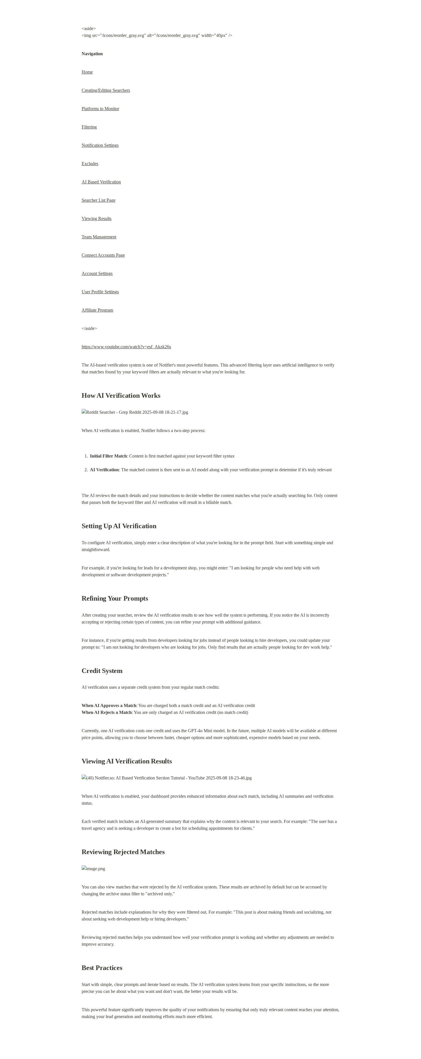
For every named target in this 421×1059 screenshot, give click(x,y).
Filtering (89, 126)
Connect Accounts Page (103, 255)
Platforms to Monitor (100, 108)
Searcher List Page (98, 200)
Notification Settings (100, 145)
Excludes (90, 163)
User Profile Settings (100, 291)
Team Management (99, 236)
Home (87, 72)
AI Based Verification (101, 181)
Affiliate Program (97, 310)
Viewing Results (96, 218)
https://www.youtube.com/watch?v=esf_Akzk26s (126, 346)
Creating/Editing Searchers (106, 90)
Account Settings (97, 273)
